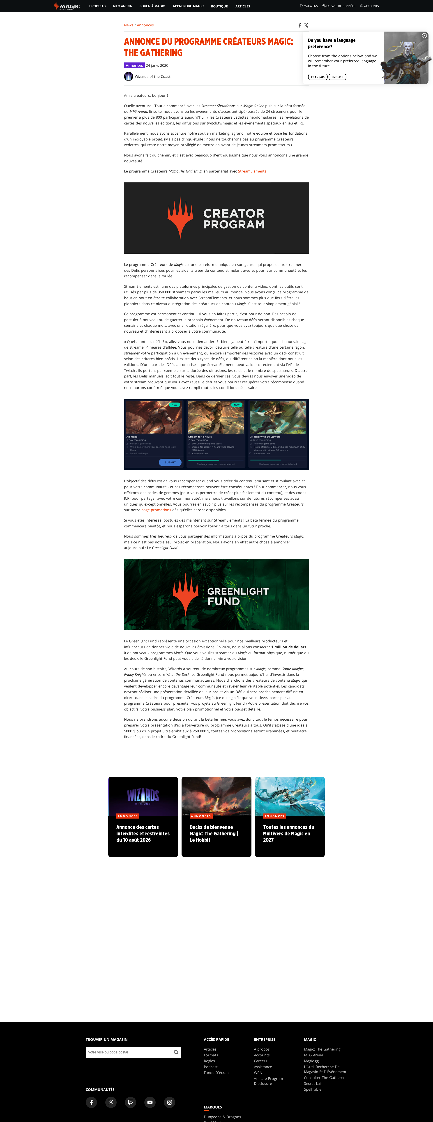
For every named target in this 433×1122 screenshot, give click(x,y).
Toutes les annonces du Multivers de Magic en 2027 (290, 837)
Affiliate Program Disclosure (268, 1081)
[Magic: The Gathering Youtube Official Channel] (150, 1102)
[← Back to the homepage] (67, 5)
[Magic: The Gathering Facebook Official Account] (91, 1102)
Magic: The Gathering (322, 1049)
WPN (258, 1072)
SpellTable (312, 1089)
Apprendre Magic (188, 6)
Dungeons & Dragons (222, 1116)
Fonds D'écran (216, 1072)
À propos (262, 1049)
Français (318, 77)
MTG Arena (122, 6)
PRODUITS (97, 6)
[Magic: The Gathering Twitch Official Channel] (130, 1102)
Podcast (211, 1066)
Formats (211, 1055)
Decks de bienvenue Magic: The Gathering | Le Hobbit (216, 837)
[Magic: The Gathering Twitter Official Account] (111, 1102)
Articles (242, 6)
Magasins (311, 6)
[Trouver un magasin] (176, 1052)
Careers (260, 1060)
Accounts (371, 6)
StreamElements (252, 171)
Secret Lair (313, 1083)
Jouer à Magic (152, 6)
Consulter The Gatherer (324, 1077)
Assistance (263, 1066)
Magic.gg (311, 1060)
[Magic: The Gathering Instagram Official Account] (169, 1102)
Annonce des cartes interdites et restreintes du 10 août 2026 (143, 837)
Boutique (219, 6)
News (128, 25)
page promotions (156, 509)
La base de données (340, 6)
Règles (209, 1060)
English (337, 77)
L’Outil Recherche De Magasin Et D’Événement (325, 1069)
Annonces (145, 25)
